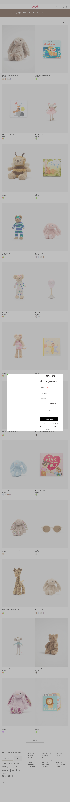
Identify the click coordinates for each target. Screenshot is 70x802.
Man (56, 408)
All (40, 408)
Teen (41, 412)
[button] (61, 375)
